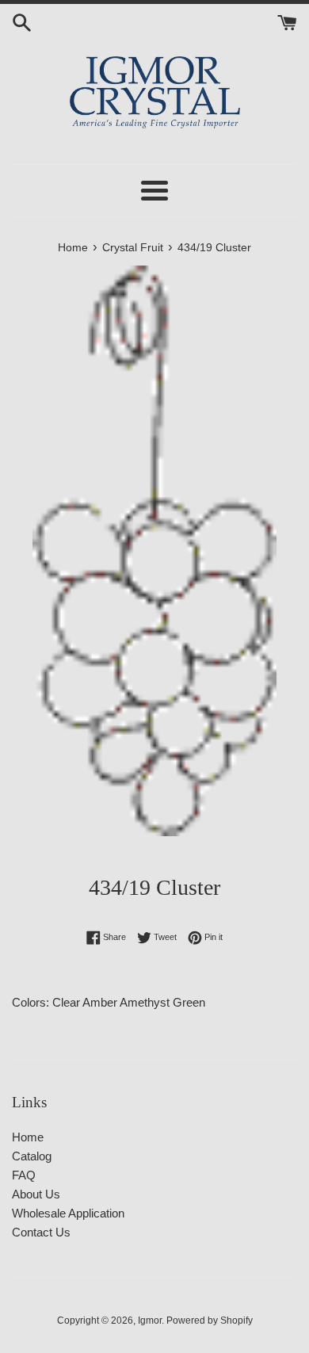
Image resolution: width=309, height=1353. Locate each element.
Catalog (32, 1156)
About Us (36, 1194)
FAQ (24, 1175)
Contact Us (41, 1232)
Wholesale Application (68, 1213)
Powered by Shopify (209, 1320)
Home (28, 1137)
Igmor (150, 1320)
